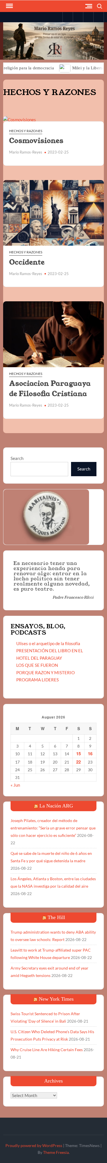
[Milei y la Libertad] (54, 67)
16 (90, 753)
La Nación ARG (56, 806)
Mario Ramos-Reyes (25, 152)
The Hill (56, 917)
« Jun (15, 785)
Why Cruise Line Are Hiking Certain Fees (47, 1049)
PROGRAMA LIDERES (37, 679)
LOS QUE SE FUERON (37, 665)
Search (17, 458)
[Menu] (9, 6)
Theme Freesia (56, 1152)
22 (78, 762)
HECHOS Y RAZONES (25, 131)
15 (78, 753)
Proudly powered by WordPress (33, 1145)
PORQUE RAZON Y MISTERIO (45, 672)
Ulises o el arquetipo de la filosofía (48, 643)
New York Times (56, 999)
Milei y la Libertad (78, 68)
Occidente (27, 262)
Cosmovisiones (36, 141)
